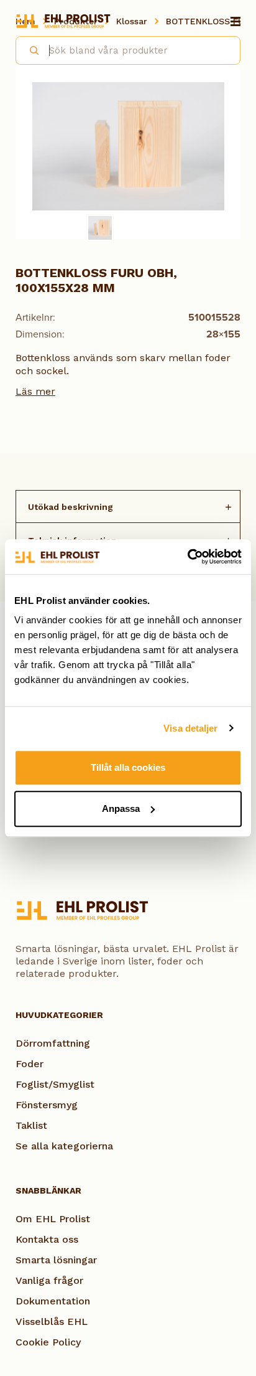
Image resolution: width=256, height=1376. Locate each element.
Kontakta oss (47, 1239)
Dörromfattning (53, 1043)
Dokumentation (53, 1301)
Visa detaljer (190, 728)
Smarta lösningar (56, 1260)
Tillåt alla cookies (128, 767)
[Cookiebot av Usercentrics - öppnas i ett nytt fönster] (187, 557)
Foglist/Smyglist (55, 1084)
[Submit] (29, 48)
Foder (29, 1064)
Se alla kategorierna (64, 1146)
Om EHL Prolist (53, 1219)
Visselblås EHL (52, 1321)
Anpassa (121, 808)
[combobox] (128, 50)
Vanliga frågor (49, 1280)
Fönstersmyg (47, 1105)
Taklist (31, 1125)
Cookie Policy (48, 1342)
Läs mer (35, 391)
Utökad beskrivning (70, 507)
